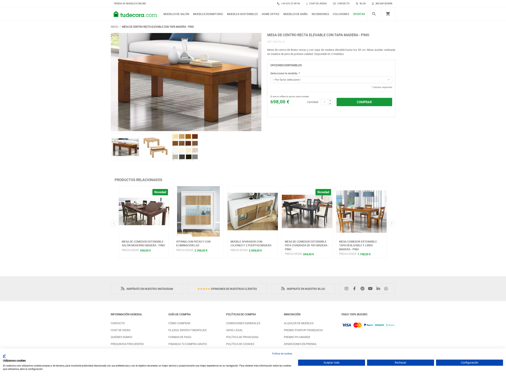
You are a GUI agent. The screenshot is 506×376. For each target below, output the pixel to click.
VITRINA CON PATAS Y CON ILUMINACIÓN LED (193, 243)
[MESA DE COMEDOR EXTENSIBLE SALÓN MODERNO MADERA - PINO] (144, 211)
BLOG (362, 3)
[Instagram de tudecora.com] (347, 289)
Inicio (114, 26)
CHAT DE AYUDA (318, 3)
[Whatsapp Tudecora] (387, 289)
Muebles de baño (295, 14)
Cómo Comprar (179, 323)
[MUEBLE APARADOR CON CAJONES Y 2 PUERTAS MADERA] (253, 211)
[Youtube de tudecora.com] (371, 289)
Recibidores (320, 14)
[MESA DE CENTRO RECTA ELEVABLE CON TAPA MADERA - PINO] (186, 82)
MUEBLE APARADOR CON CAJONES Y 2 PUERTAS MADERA (250, 243)
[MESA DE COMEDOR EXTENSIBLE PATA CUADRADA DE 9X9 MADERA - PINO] (307, 211)
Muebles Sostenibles (242, 14)
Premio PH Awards (297, 337)
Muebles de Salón (176, 14)
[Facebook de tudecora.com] (355, 289)
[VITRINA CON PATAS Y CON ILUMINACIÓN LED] (198, 211)
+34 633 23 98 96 (290, 3)
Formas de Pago (179, 337)
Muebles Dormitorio (208, 14)
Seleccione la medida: (285, 73)
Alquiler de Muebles (298, 323)
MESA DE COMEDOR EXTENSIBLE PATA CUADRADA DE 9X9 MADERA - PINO (307, 245)
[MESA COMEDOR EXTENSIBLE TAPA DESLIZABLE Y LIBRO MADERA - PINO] (361, 211)
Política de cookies (282, 353)
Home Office (270, 14)
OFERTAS (359, 14)
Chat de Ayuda (120, 330)
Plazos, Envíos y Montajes (187, 330)
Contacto (118, 323)
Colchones (341, 14)
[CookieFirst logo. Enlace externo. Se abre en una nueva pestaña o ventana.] (4, 356)
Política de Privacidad (242, 337)
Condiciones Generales (243, 323)
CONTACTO (343, 3)
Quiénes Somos (121, 337)
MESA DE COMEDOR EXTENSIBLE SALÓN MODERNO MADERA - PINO (143, 243)
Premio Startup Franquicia (303, 330)
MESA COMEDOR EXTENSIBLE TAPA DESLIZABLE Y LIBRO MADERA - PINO (358, 245)
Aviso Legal (234, 330)
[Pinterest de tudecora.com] (363, 289)
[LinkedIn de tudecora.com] (379, 289)
